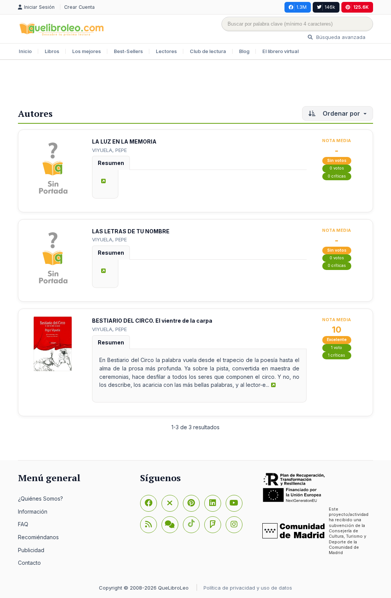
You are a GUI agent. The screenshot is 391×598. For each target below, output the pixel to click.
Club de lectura (208, 51)
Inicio (25, 51)
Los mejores (86, 51)
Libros (52, 51)
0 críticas (337, 176)
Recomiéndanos (38, 537)
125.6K (361, 7)
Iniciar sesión (40, 7)
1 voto (336, 347)
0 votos (337, 168)
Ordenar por (341, 113)
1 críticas (336, 355)
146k (330, 7)
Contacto (29, 562)
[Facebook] (148, 503)
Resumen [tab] (111, 163)
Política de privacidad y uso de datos (248, 588)
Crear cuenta (79, 7)
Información (32, 511)
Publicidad (31, 550)
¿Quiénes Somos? (40, 498)
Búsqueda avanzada (340, 37)
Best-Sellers (128, 51)
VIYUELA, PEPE (109, 150)
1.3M (301, 7)
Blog (244, 51)
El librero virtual (280, 51)
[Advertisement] (195, 85)
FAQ (23, 524)
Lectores (166, 51)
